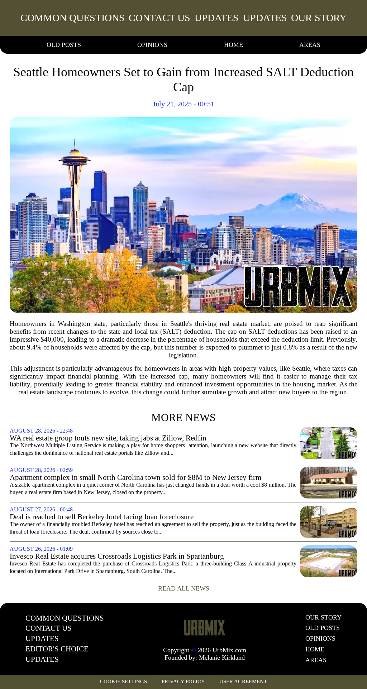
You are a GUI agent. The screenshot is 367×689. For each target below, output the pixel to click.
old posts (64, 44)
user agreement (243, 681)
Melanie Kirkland (222, 657)
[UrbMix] (204, 627)
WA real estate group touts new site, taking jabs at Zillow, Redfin (108, 438)
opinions (152, 44)
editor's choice (57, 649)
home (233, 44)
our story (319, 17)
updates (217, 17)
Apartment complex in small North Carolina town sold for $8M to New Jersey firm (135, 477)
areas (309, 44)
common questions (72, 17)
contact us (159, 17)
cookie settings (123, 681)
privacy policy (183, 681)
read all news (183, 588)
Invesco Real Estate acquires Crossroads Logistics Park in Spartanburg (117, 556)
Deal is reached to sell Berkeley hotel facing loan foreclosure (102, 517)
